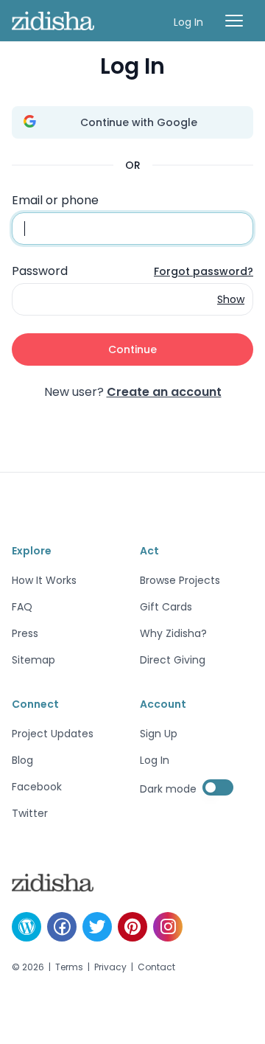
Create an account (164, 391)
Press (25, 633)
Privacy (110, 967)
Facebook (37, 786)
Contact (156, 967)
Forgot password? (203, 271)
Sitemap (33, 659)
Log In (188, 22)
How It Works (44, 580)
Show (230, 299)
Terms (69, 967)
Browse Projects (180, 580)
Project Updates (52, 733)
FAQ (22, 606)
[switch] (217, 787)
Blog (22, 760)
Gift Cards (166, 606)
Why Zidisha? (173, 633)
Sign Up (158, 733)
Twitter (30, 813)
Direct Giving (172, 659)
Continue (132, 349)
